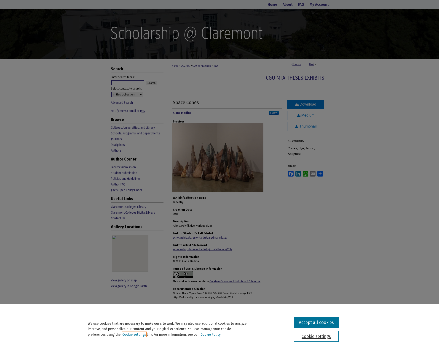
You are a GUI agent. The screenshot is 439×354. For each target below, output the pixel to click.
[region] (219, 329)
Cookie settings (134, 334)
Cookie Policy (211, 334)
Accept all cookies (316, 322)
